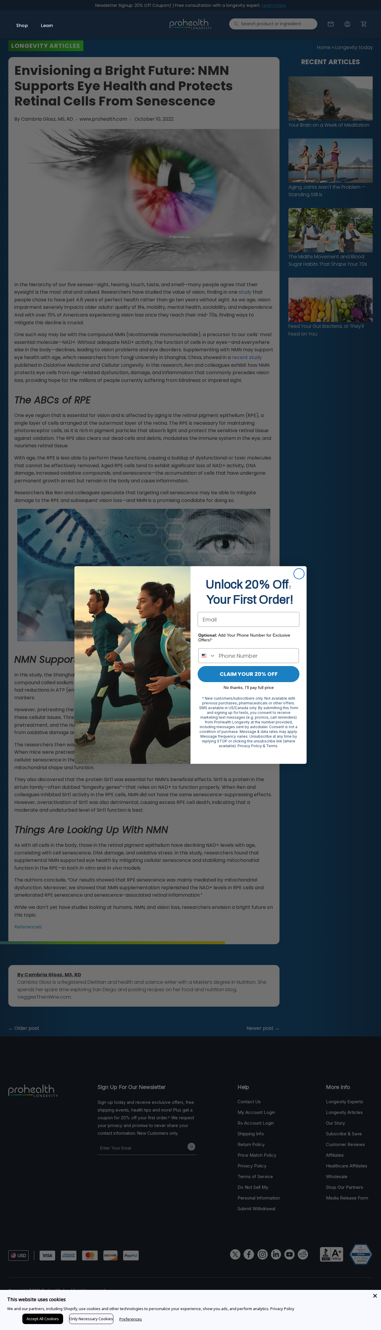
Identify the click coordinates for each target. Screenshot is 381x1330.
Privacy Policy (282, 1308)
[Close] (375, 1296)
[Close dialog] (299, 574)
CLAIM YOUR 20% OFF (249, 674)
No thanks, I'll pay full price (249, 687)
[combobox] (207, 656)
